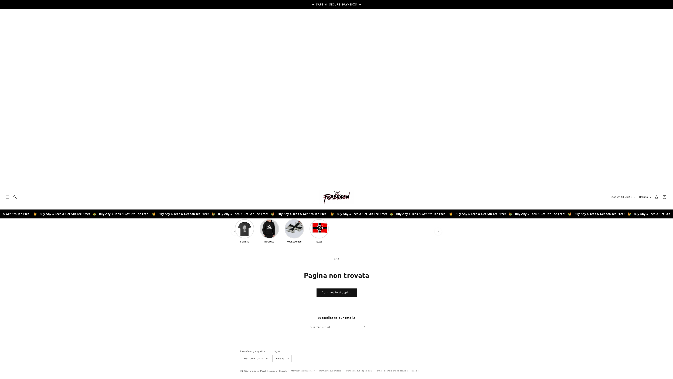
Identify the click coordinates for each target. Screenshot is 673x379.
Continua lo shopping (336, 292)
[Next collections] (438, 231)
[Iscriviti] (364, 327)
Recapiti (415, 371)
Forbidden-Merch (258, 371)
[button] (7, 197)
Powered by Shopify (277, 371)
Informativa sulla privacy (302, 371)
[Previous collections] (234, 231)
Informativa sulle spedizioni (359, 371)
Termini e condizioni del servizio (392, 371)
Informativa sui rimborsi (330, 371)
